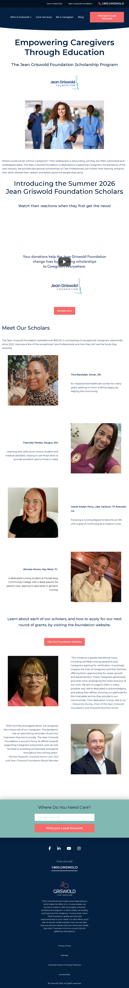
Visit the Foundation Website (64, 642)
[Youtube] (69, 849)
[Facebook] (50, 849)
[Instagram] (79, 849)
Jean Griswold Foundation (80, 4)
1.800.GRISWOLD (112, 3)
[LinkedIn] (58, 849)
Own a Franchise (54, 4)
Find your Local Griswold (107, 17)
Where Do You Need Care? (64, 807)
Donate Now (64, 310)
